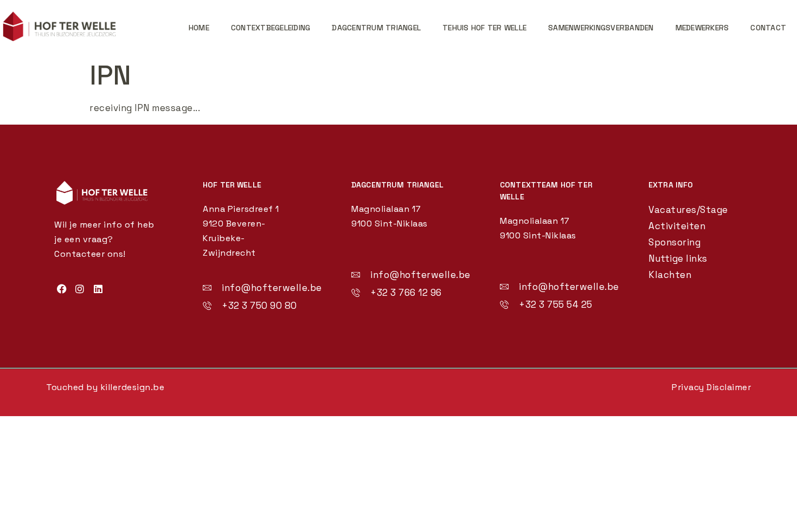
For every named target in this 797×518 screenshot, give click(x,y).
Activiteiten (676, 226)
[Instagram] (80, 289)
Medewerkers (702, 28)
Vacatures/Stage (688, 210)
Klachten (669, 275)
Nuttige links (678, 258)
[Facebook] (62, 289)
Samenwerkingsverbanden (601, 28)
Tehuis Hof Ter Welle (484, 28)
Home (199, 28)
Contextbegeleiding (271, 28)
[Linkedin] (98, 289)
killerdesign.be (132, 387)
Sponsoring (674, 242)
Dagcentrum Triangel (376, 28)
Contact (768, 28)
